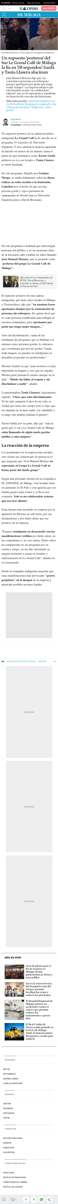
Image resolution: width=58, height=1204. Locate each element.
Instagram (8, 1113)
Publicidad (8, 1147)
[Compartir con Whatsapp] (42, 1199)
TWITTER (7, 1103)
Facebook (8, 1108)
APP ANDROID (9, 1074)
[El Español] (29, 8)
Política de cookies (13, 1187)
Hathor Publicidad (12, 1138)
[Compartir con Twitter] (34, 1199)
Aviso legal (9, 1172)
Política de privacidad (14, 1177)
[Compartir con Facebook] (27, 1199)
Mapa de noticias (33, 3)
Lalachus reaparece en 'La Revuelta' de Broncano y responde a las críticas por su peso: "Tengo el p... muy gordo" (31, 105)
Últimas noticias (18, 3)
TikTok (6, 1118)
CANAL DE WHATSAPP (12, 1083)
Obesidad (42, 661)
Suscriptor (9, 1152)
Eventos (7, 1143)
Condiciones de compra (15, 1182)
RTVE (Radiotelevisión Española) (21, 661)
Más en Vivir (13, 957)
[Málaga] (29, 14)
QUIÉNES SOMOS (10, 1078)
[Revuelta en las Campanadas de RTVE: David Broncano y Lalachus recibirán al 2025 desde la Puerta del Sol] (36, 281)
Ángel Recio (16, 119)
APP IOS (6, 1069)
